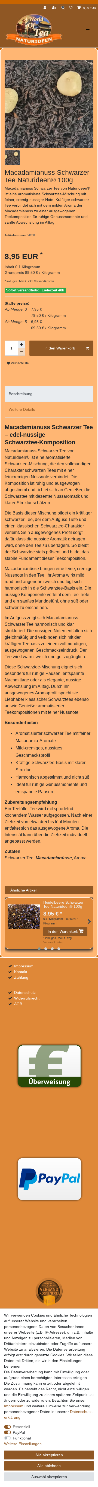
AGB (18, 1004)
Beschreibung (20, 394)
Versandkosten (43, 281)
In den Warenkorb (59, 348)
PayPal (19, 1432)
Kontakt (20, 972)
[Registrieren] (54, 8)
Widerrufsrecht (26, 998)
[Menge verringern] (21, 352)
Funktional (22, 1438)
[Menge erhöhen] (21, 344)
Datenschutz (25, 992)
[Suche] (63, 8)
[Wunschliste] (71, 8)
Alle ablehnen (49, 1466)
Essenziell (21, 1427)
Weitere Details (22, 409)
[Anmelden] (45, 8)
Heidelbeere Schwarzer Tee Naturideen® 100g (63, 904)
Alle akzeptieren (49, 1455)
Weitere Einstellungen (23, 1444)
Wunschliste (19, 363)
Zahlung (21, 977)
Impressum (23, 966)
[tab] (49, 394)
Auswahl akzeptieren (49, 1477)
